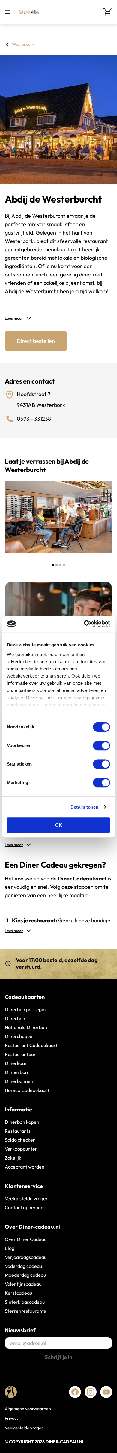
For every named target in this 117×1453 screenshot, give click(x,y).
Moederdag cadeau (25, 1275)
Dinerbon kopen (22, 1122)
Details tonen (84, 807)
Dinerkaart (17, 1063)
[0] (107, 12)
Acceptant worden (24, 1167)
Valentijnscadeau (23, 1284)
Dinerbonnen (19, 1081)
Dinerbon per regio (25, 1009)
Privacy (12, 1418)
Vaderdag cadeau (23, 1266)
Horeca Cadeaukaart (27, 1090)
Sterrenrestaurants (25, 1311)
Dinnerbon (16, 1072)
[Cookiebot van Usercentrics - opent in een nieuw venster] (84, 624)
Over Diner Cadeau (25, 1239)
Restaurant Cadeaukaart (31, 1045)
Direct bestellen (36, 340)
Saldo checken (20, 1140)
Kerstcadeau (18, 1293)
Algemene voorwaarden (28, 1408)
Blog (9, 1248)
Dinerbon (15, 1018)
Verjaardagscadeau (25, 1257)
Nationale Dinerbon (26, 1027)
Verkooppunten (21, 1149)
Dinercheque (18, 1036)
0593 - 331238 (34, 418)
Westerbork (23, 44)
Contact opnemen (24, 1207)
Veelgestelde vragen (27, 1198)
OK (58, 824)
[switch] (101, 745)
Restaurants (18, 1131)
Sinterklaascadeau (25, 1302)
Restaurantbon (21, 1054)
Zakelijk (13, 1158)
